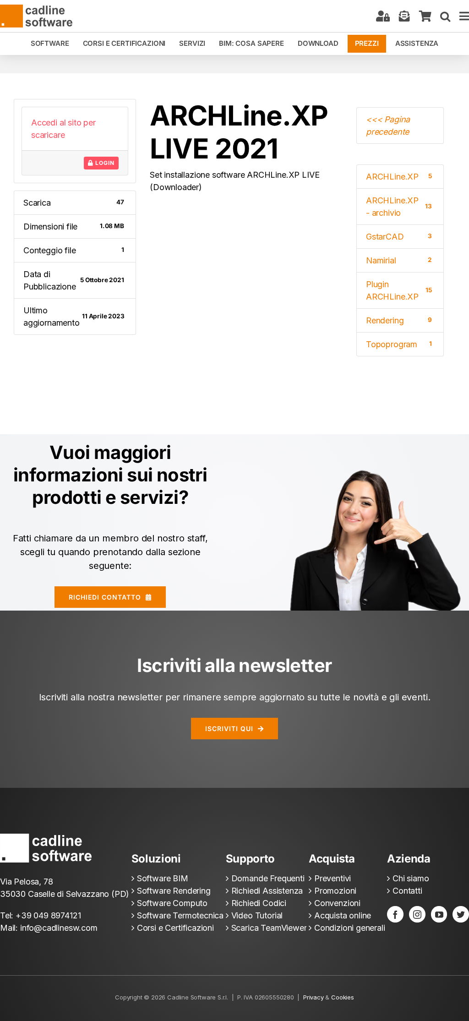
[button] (445, 16)
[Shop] (425, 16)
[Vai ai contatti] (404, 16)
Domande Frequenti (268, 878)
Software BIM (162, 878)
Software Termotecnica (180, 915)
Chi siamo (411, 878)
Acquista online (342, 915)
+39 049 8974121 (48, 915)
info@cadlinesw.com (59, 928)
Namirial (399, 260)
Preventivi (332, 878)
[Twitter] (461, 914)
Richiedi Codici (258, 903)
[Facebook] (395, 914)
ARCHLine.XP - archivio (399, 207)
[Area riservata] (383, 16)
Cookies (342, 997)
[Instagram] (417, 914)
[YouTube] (439, 914)
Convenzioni (337, 903)
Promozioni (335, 890)
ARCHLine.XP (399, 176)
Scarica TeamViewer (269, 928)
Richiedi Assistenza (267, 890)
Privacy (313, 997)
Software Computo (172, 903)
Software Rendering (174, 890)
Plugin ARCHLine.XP (399, 290)
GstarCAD (399, 236)
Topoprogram (399, 344)
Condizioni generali (349, 928)
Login (104, 162)
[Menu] (464, 16)
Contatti (407, 890)
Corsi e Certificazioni (175, 928)
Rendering (399, 320)
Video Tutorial (257, 915)
